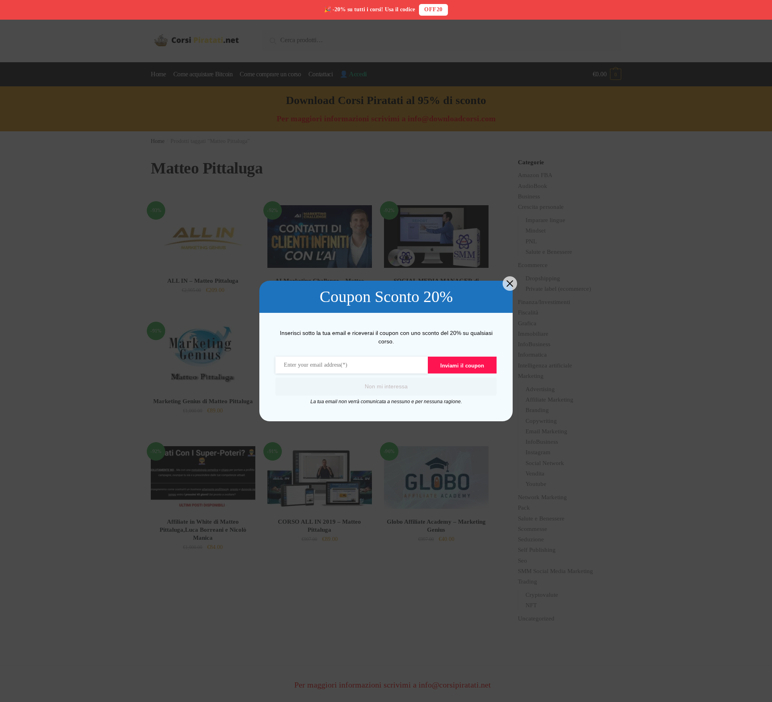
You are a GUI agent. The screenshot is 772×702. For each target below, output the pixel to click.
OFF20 (433, 9)
